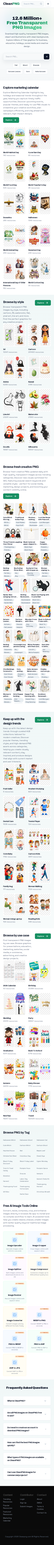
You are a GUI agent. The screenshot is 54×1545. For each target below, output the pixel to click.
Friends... (7, 550)
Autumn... (7, 624)
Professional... (33, 522)
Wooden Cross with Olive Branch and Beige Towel (31, 622)
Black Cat (36, 603)
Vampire (19, 627)
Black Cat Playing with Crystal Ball (40, 596)
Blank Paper (28, 550)
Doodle (6, 447)
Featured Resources (7, 1513)
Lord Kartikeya (42, 526)
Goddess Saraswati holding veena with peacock (43, 697)
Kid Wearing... (46, 650)
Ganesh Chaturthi (43, 1179)
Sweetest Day (34, 250)
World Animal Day (10, 250)
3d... (16, 573)
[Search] (41, 4)
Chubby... (45, 677)
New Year (7, 1116)
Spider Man (8, 603)
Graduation (8, 1051)
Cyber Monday (42, 1161)
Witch (6, 525)
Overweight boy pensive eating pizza (19, 646)
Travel (31, 1116)
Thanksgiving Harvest (41, 1185)
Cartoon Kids (34, 854)
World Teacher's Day (37, 185)
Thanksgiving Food (10, 1186)
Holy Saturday (29, 625)
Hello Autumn (40, 71)
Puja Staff (19, 525)
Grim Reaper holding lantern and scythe (18, 697)
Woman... (7, 576)
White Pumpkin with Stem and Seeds (34, 646)
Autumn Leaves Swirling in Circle (7, 622)
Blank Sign (28, 547)
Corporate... (8, 649)
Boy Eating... (18, 577)
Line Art (6, 414)
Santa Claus (24, 1194)
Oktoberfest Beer (10, 1156)
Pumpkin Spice (42, 1168)
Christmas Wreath (43, 1192)
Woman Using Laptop (12, 919)
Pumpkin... (44, 547)
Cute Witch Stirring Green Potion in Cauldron (8, 520)
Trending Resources (7, 1500)
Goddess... (42, 702)
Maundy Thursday (30, 574)
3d (4, 349)
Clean (11, 3)
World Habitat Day (11, 152)
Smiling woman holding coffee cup (7, 571)
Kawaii (31, 382)
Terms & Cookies (40, 1507)
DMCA (39, 1503)
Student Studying (36, 789)
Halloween (32, 218)
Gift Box (6, 1192)
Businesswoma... (26, 600)
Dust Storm (8, 674)
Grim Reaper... (17, 700)
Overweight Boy (19, 653)
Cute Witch (7, 1145)
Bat (21, 1151)
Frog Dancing (30, 702)
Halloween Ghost (26, 1140)
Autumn (6, 1083)
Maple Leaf (41, 1151)
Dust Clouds (8, 677)
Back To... (43, 624)
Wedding (7, 1018)
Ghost (25, 65)
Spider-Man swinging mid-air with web (9, 597)
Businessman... (33, 525)
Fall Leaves (8, 627)
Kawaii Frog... (30, 699)
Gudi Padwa (20, 522)
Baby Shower (34, 1083)
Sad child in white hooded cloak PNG (46, 647)
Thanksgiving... (9, 547)
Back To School (42, 628)
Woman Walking (35, 886)
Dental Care (8, 821)
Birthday (32, 986)
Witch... (7, 522)
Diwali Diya (41, 1156)
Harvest (6, 1181)
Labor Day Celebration (24, 1180)
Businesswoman (26, 603)
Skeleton (6, 1176)
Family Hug (8, 886)
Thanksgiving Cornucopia (25, 1187)
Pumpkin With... (21, 675)
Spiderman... (8, 600)
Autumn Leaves (14, 71)
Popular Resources (7, 1506)
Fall (16, 65)
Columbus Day (25, 1156)
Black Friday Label (27, 1161)
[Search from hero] (46, 56)
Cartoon (32, 349)
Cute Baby (7, 854)
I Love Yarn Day (34, 152)
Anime (6, 382)
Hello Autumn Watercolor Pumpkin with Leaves (32, 672)
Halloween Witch (9, 1140)
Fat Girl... (7, 573)
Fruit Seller (8, 789)
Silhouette (33, 447)
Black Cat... (36, 600)
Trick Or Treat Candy (8, 1169)
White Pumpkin (34, 652)
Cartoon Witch (25, 1145)
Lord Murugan (44, 522)
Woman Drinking (45, 577)
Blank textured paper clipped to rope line (29, 544)
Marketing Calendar (7, 1519)
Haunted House (9, 1151)
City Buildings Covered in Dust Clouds (8, 671)
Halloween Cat (42, 1140)
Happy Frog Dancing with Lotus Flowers (30, 696)
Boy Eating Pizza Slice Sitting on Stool (18, 571)
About (39, 1499)
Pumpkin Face (25, 1168)
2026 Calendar (9, 986)
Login (22, 1499)
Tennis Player (34, 821)
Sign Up (23, 1503)
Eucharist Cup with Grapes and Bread (32, 570)
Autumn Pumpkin (31, 678)
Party (30, 1018)
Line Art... (32, 649)
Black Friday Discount (7, 1162)
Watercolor (33, 414)
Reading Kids (34, 919)
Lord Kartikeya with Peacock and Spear (44, 519)
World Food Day (10, 185)
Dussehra (7, 218)
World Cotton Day (36, 283)
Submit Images (26, 1506)
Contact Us (42, 1513)
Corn (28, 71)
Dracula (36, 65)
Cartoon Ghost (42, 1145)
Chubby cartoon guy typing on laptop (45, 672)
